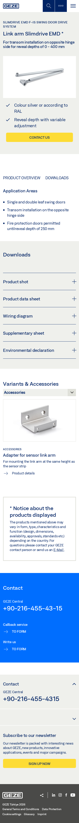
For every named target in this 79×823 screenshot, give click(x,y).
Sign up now (39, 764)
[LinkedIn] (54, 795)
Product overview (21, 178)
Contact (11, 683)
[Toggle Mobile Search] (49, 6)
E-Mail (58, 550)
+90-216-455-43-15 (32, 608)
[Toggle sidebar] (61, 6)
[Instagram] (60, 795)
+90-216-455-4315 (31, 698)
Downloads (57, 178)
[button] (42, 795)
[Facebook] (66, 795)
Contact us (39, 137)
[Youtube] (73, 795)
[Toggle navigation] (73, 6)
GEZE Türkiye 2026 (13, 804)
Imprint (41, 814)
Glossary (29, 814)
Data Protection (51, 809)
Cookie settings (11, 814)
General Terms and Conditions (20, 809)
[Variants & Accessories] (39, 393)
